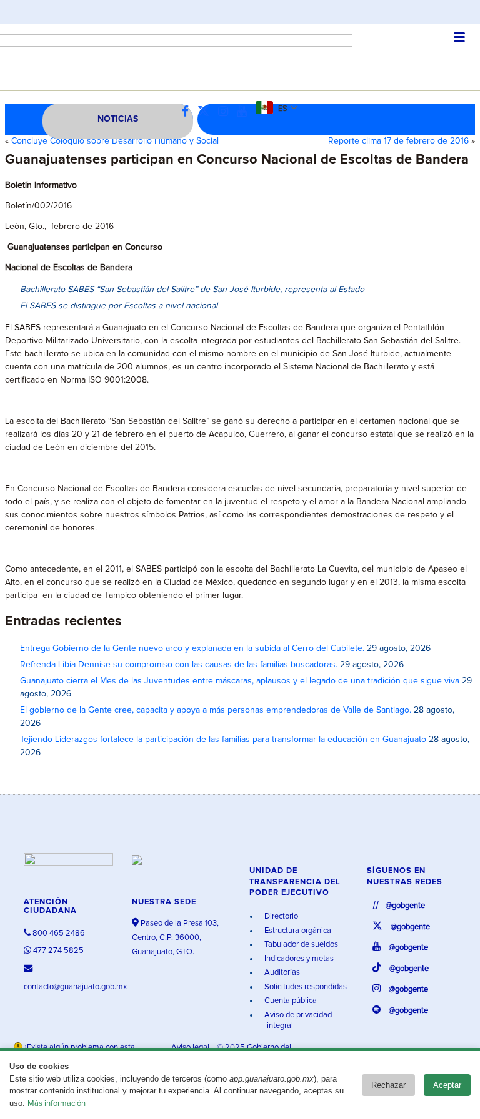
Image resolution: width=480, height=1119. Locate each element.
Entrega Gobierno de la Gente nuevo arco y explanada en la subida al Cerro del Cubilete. (192, 648)
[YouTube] (245, 112)
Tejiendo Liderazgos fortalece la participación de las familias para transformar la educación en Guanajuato (223, 739)
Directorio (280, 916)
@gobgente (404, 906)
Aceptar (447, 1085)
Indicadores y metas (298, 959)
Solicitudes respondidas (304, 987)
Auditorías (281, 973)
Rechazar (388, 1085)
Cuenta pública (289, 1001)
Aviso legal (191, 1047)
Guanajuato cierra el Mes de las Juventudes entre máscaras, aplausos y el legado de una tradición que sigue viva (239, 681)
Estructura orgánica (296, 931)
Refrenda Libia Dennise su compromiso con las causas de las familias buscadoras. (179, 664)
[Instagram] (226, 112)
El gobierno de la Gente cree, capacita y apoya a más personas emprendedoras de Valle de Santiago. (215, 710)
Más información (57, 1104)
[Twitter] (207, 112)
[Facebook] (188, 112)
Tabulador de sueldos (300, 945)
